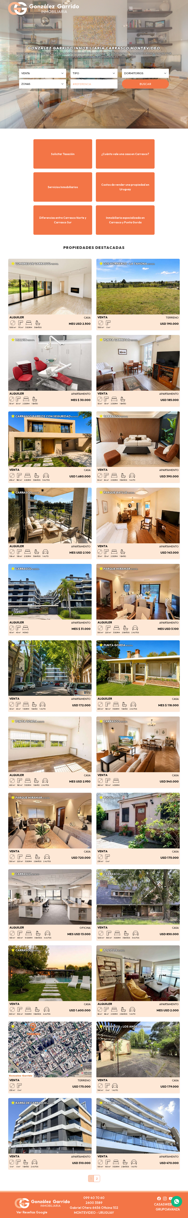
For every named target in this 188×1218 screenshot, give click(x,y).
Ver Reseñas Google (31, 1212)
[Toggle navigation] (131, 8)
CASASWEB (163, 1204)
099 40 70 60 (93, 1198)
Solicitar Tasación (63, 154)
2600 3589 (94, 1203)
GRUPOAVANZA (168, 1209)
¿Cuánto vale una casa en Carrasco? (125, 154)
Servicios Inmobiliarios (63, 187)
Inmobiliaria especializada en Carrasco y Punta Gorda (125, 220)
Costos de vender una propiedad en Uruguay (125, 187)
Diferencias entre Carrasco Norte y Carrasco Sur (62, 220)
